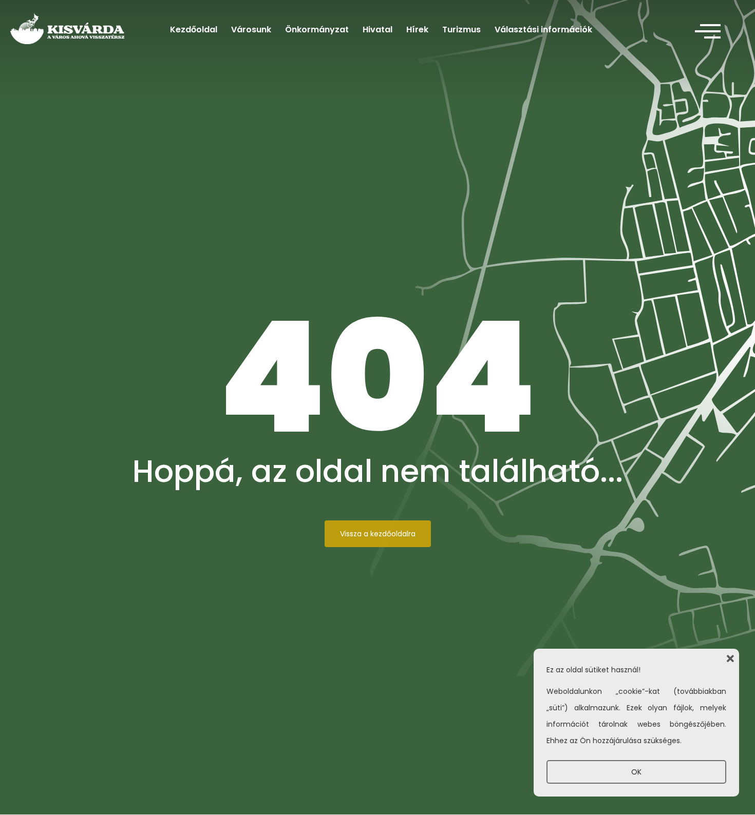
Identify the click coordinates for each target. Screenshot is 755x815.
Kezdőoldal (193, 29)
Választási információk (543, 29)
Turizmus (461, 29)
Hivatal (377, 29)
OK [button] (636, 772)
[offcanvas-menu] (707, 31)
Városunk (251, 29)
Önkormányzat (317, 29)
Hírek (417, 29)
